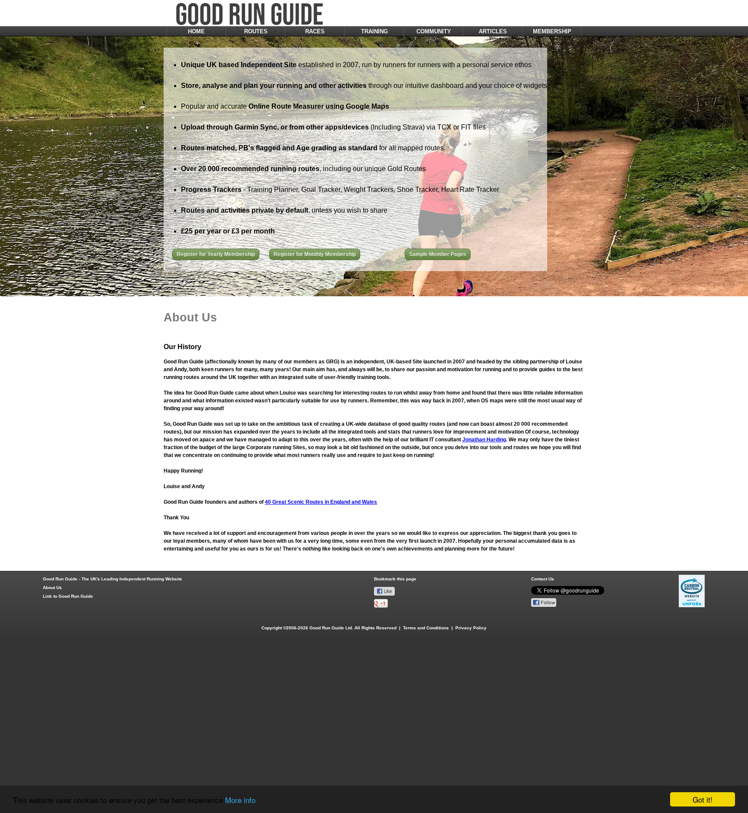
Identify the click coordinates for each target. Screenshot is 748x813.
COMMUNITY (433, 31)
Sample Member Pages (437, 254)
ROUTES (256, 31)
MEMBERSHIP (552, 31)
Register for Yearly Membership (216, 254)
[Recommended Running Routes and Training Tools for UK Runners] (298, 315)
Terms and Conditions (426, 627)
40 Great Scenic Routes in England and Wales (321, 502)
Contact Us (542, 579)
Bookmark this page (395, 579)
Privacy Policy (471, 627)
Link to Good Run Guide (68, 596)
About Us (52, 587)
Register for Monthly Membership (315, 254)
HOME (196, 31)
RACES (315, 31)
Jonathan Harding (484, 440)
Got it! (703, 799)
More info (240, 799)
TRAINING (374, 31)
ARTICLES (493, 31)
